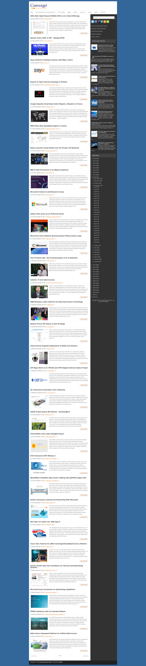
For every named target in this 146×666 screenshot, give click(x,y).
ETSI (50, 458)
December (97, 178)
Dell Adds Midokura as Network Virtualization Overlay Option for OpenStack (106, 89)
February (96, 259)
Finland (56, 84)
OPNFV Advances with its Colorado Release (47, 611)
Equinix (52, 84)
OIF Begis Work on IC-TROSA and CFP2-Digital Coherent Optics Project (59, 368)
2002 (94, 294)
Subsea (96, 12)
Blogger (106, 301)
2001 (94, 297)
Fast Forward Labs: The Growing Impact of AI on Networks (54, 258)
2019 (94, 170)
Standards (52, 370)
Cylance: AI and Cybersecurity (42, 280)
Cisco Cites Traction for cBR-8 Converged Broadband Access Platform (58, 544)
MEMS (47, 570)
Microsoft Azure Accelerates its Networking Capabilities (52, 589)
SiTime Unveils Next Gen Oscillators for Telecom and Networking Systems (56, 566)
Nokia (54, 150)
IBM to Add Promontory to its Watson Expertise (49, 170)
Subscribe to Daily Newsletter (98, 28)
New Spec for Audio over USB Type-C (45, 522)
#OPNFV (51, 614)
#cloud (46, 18)
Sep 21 (96, 207)
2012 (94, 271)
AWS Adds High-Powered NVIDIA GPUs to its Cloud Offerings (55, 16)
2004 (94, 290)
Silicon (90, 12)
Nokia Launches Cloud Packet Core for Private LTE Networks (54, 148)
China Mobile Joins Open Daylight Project (47, 434)
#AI (47, 194)
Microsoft (50, 194)
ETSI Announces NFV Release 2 (43, 456)
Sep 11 (96, 226)
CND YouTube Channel (96, 31)
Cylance (52, 282)
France (56, 128)
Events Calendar (95, 36)
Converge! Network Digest (45, 662)
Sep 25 (96, 198)
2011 (94, 274)
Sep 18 (96, 214)
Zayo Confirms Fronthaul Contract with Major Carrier (51, 60)
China (49, 348)
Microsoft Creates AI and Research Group (47, 192)
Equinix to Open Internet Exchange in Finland (48, 82)
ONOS (50, 414)
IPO (46, 40)
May (95, 252)
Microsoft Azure (56, 216)
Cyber (49, 282)
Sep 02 (96, 239)
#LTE (51, 150)
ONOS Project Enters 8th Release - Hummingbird (50, 412)
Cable (47, 546)
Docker (47, 502)
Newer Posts (33, 655)
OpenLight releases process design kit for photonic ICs (105, 112)
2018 (94, 172)
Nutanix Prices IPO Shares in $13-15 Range (47, 324)
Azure (50, 592)
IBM (47, 172)
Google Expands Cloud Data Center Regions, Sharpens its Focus (56, 104)
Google (51, 106)
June (95, 250)
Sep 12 (96, 223)
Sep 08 (96, 230)
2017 (94, 174)
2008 (94, 281)
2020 (94, 168)
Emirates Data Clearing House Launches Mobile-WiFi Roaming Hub (106, 66)
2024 (94, 158)
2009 (94, 278)
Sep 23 (96, 203)
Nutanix (49, 40)
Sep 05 (96, 237)
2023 (94, 161)
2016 (94, 177)
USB (52, 524)
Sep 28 (96, 191)
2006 (94, 285)
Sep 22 (96, 205)
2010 (94, 276)
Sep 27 (96, 194)
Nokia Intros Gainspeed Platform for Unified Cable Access (53, 633)
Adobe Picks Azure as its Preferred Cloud (47, 214)
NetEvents (52, 260)
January (96, 261)
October (96, 183)
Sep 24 (96, 200)
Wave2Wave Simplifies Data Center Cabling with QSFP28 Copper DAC (58, 478)
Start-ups (103, 12)
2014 (94, 267)
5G (48, 392)
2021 (94, 165)
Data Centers (61, 12)
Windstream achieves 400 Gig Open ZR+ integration (106, 143)
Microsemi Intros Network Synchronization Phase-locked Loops (56, 236)
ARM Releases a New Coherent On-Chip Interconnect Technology (56, 302)
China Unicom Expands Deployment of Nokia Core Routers (53, 346)
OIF (48, 370)
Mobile (69, 12)
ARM (49, 304)
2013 (94, 269)
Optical (75, 12)
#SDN (47, 414)
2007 (94, 283)
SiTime (50, 570)
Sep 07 (96, 233)
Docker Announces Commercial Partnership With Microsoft (54, 500)
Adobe (51, 216)
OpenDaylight (52, 436)
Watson (50, 172)
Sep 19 (96, 212)
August (96, 245)
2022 (94, 163)
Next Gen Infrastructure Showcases (45, 12)
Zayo (46, 62)
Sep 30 (96, 187)
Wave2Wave (55, 480)
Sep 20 (96, 210)
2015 (94, 265)
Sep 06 (96, 235)
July (95, 247)
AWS (50, 18)
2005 (94, 287)
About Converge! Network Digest (99, 26)
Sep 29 (96, 189)
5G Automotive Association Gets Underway (47, 390)
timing (54, 570)
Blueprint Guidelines (96, 34)
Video (60, 282)
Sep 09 (96, 228)
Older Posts (85, 655)
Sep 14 (96, 219)
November (97, 180)
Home (31, 12)
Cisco (50, 546)
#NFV (47, 458)
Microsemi (49, 238)
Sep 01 (96, 242)
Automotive (51, 392)
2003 (94, 292)
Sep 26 (96, 196)
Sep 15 (96, 216)
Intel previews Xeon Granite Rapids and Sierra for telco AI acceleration (106, 101)
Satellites (82, 12)
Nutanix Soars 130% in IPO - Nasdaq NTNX (47, 38)
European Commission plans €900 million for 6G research (105, 45)
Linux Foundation (59, 614)
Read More (84, 33)
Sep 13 (96, 221)
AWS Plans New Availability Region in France (48, 126)
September (97, 185)
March (96, 257)
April (95, 254)
